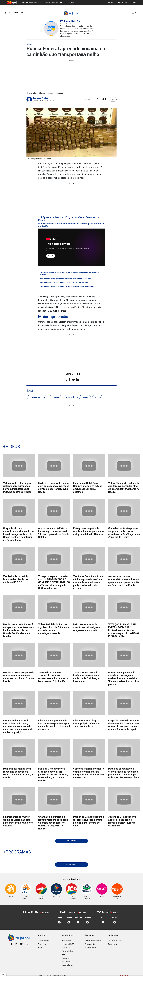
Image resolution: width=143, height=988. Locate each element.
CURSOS (55, 2)
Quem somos (66, 941)
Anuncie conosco (91, 947)
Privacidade (66, 947)
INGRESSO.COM (27, 2)
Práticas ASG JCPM (68, 944)
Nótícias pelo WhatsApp (93, 941)
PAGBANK (47, 2)
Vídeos (40, 947)
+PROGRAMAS (17, 852)
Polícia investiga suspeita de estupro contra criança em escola (64, 282)
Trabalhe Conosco (68, 965)
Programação (90, 944)
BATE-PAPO (122, 2)
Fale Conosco (66, 961)
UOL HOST (38, 2)
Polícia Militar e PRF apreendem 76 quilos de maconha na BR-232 (65, 279)
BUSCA (110, 2)
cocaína (84, 397)
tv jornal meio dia (37, 397)
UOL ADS (72, 2)
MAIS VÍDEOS (71, 841)
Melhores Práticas (68, 951)
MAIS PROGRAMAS (71, 864)
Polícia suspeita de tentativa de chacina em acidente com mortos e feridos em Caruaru (70, 273)
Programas (42, 944)
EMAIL (133, 2)
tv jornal (55, 397)
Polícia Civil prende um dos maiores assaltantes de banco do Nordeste (67, 286)
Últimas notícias (43, 941)
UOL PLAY (63, 2)
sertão (98, 397)
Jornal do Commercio (115, 941)
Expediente (65, 958)
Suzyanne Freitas (40, 98)
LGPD (63, 954)
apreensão (70, 397)
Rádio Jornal (112, 944)
